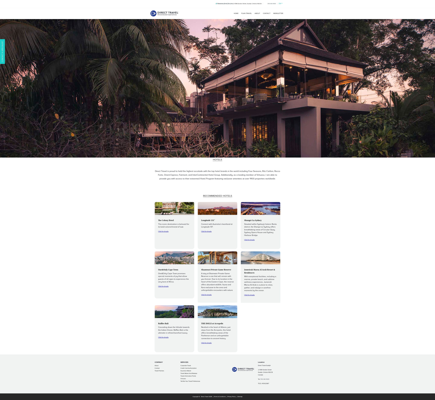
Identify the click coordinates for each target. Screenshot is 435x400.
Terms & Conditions (220, 396)
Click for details (163, 231)
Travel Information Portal (188, 376)
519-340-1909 (272, 3)
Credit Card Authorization (188, 368)
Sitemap (239, 396)
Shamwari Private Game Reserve (216, 270)
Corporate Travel (185, 365)
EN (280, 3)
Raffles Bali (163, 324)
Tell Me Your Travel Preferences (190, 381)
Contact (266, 13)
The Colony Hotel (166, 221)
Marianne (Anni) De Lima (225, 3)
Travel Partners (159, 371)
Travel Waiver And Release (188, 373)
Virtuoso (183, 378)
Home (236, 13)
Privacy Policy (231, 396)
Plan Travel (246, 13)
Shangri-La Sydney (253, 221)
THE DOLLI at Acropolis (212, 324)
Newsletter (278, 13)
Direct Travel (205, 396)
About (257, 13)
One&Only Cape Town (168, 270)
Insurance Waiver (185, 371)
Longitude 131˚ (208, 221)
